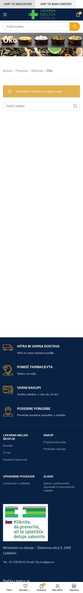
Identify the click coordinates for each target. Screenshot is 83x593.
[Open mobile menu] (5, 14)
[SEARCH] (75, 26)
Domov (8, 70)
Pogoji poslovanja (55, 442)
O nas (7, 452)
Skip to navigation (17, 4)
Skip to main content (56, 4)
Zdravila (38, 70)
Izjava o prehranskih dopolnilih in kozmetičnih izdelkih (59, 487)
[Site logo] (42, 14)
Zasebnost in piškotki (16, 483)
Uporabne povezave (19, 476)
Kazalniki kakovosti (15, 459)
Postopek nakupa (55, 448)
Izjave (48, 476)
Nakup (48, 435)
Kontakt (8, 445)
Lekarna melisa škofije (15, 437)
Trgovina (23, 70)
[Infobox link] (41, 349)
